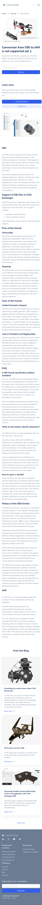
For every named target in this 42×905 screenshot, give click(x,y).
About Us (5, 870)
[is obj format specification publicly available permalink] (12, 375)
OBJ (4, 147)
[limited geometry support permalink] (28, 305)
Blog (3, 872)
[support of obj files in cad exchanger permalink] (14, 197)
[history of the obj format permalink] (30, 503)
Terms (14, 898)
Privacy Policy (6, 898)
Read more (21, 823)
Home (4, 14)
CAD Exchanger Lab (8, 860)
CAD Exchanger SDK (8, 857)
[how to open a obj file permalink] (25, 474)
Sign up (21, 72)
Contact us (22, 106)
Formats (13, 14)
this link (10, 221)
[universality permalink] (14, 232)
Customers (5, 867)
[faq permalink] (8, 368)
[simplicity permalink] (12, 266)
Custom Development (8, 854)
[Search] (34, 5)
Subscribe (21, 891)
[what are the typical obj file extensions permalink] (3, 429)
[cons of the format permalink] (23, 300)
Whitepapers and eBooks (30, 852)
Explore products (22, 102)
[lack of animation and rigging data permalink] (36, 334)
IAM (4, 590)
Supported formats (29, 849)
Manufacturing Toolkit (8, 852)
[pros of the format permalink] (22, 228)
